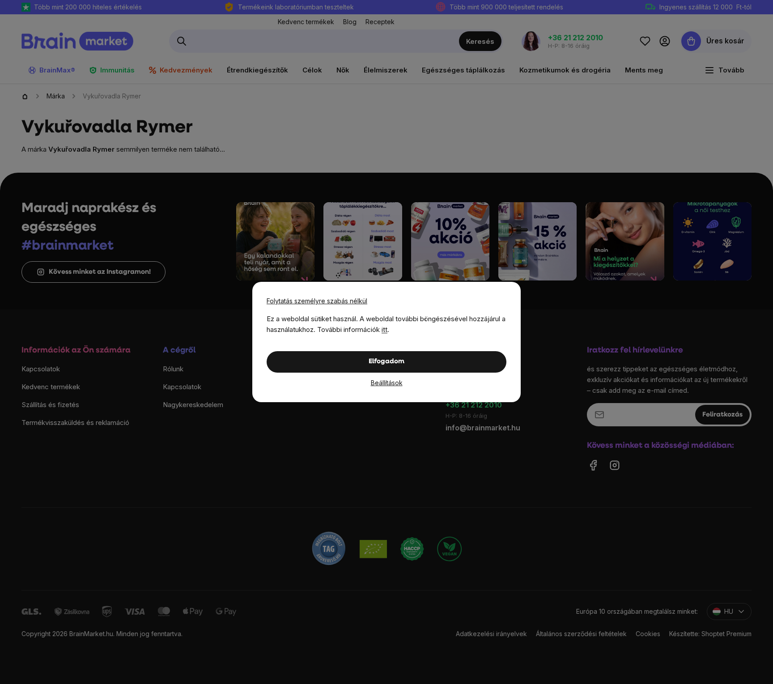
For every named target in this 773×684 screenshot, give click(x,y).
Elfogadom (386, 361)
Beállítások (387, 383)
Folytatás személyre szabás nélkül (317, 301)
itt (384, 329)
